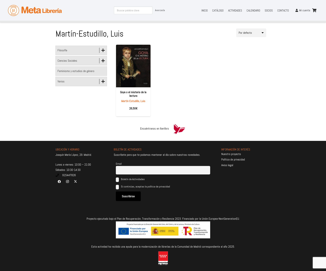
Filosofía (62, 50)
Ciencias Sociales (67, 61)
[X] (75, 181)
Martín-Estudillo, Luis (133, 101)
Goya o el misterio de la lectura (133, 94)
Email (119, 163)
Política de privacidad (233, 159)
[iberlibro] (179, 128)
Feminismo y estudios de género (76, 71)
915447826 (69, 175)
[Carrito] (314, 10)
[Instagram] (67, 181)
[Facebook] (59, 181)
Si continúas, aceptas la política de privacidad (145, 186)
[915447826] (58, 175)
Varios (61, 81)
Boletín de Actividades (132, 179)
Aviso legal (227, 165)
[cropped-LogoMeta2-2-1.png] (35, 10)
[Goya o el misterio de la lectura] (133, 66)
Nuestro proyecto (231, 154)
